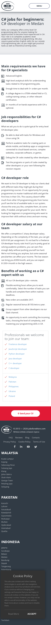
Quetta (4, 531)
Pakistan (12, 381)
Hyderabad (6, 525)
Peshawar (5, 519)
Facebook (14, 446)
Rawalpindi (6, 512)
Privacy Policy (9, 441)
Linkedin (21, 446)
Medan (4, 557)
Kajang (4, 462)
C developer (14, 368)
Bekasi (4, 554)
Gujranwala (6, 515)
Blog (27, 437)
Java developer (15, 358)
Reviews (19, 437)
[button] (25, 413)
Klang (3, 471)
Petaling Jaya (6, 483)
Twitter (35, 446)
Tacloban (5, 620)
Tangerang (6, 566)
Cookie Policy (24, 441)
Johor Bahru (6, 474)
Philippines (14, 386)
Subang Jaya (6, 468)
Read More (13, 613)
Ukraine (12, 391)
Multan (4, 522)
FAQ (11, 437)
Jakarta (4, 548)
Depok (4, 563)
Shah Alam (6, 477)
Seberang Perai (8, 465)
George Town (7, 480)
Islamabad (5, 528)
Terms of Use (39, 441)
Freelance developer (18, 344)
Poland (12, 396)
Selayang (5, 486)
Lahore (4, 506)
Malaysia (13, 377)
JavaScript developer (18, 349)
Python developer (17, 353)
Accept (31, 614)
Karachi (4, 503)
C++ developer (15, 363)
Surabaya (5, 551)
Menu (39, 6)
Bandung (5, 560)
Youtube (28, 446)
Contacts (36, 437)
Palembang (6, 569)
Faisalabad (6, 509)
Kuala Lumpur (7, 459)
